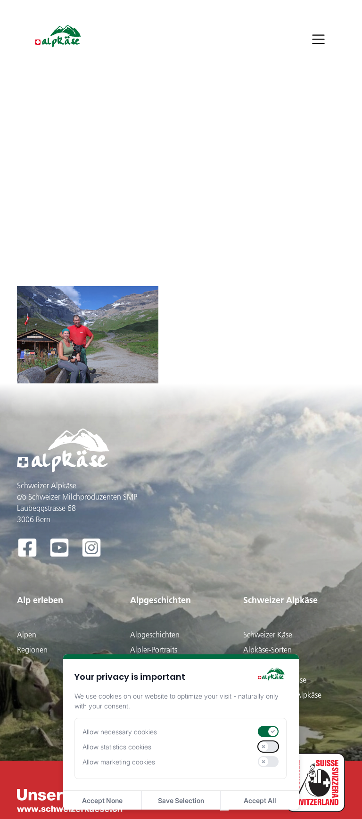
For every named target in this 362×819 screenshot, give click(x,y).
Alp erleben (40, 600)
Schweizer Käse (267, 634)
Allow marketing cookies (118, 762)
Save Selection (181, 800)
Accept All (260, 800)
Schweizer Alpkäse (280, 600)
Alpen (26, 634)
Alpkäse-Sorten (267, 649)
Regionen (32, 649)
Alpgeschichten (160, 600)
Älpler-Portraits (153, 649)
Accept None (102, 800)
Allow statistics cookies (116, 747)
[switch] (268, 731)
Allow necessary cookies (119, 732)
